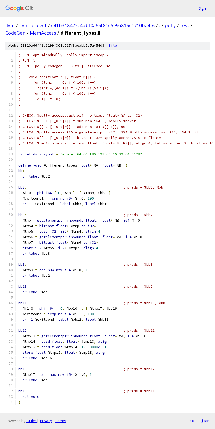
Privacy (46, 420)
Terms (60, 420)
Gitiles (31, 420)
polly (170, 25)
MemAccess (43, 33)
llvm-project (33, 25)
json (205, 420)
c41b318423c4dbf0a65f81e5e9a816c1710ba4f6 (103, 25)
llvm (10, 25)
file (113, 45)
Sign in (204, 8)
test (184, 25)
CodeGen (15, 33)
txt (193, 420)
